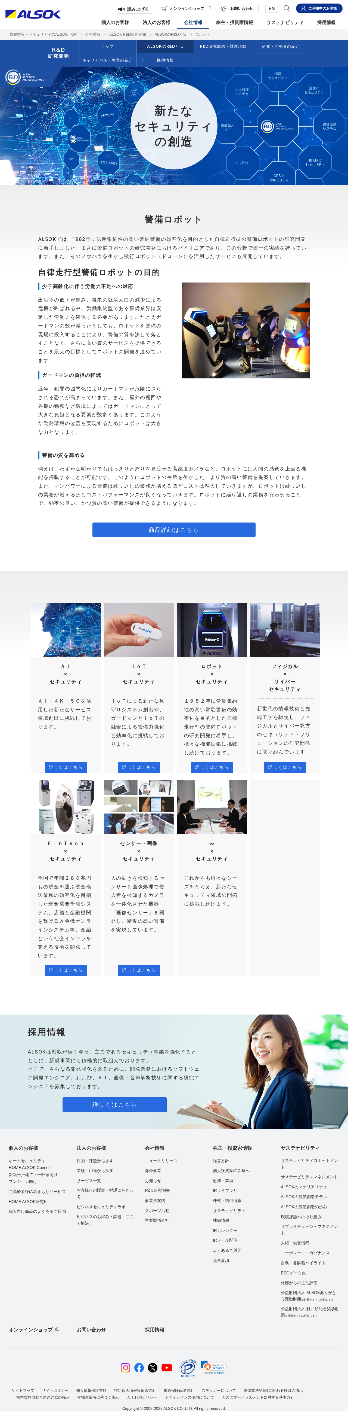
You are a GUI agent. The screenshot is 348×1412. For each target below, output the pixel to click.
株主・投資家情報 (232, 1148)
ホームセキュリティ (27, 1160)
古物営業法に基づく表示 (98, 1397)
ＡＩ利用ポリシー (142, 1397)
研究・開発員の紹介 (281, 46)
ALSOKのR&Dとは (165, 46)
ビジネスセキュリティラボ (101, 1206)
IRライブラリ (225, 1190)
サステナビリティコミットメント (309, 1163)
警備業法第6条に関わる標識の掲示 (273, 1390)
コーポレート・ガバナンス (305, 1252)
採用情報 (165, 60)
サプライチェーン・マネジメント (309, 1229)
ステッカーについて (219, 1390)
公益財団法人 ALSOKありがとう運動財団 (308, 1295)
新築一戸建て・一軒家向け (33, 1174)
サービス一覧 (89, 1180)
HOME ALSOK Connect (30, 1167)
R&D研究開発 (157, 1190)
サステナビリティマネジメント (309, 1176)
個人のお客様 (23, 1148)
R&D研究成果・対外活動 (223, 46)
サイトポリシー (55, 1390)
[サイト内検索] (287, 8)
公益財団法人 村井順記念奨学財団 (310, 1311)
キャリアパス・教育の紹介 (107, 60)
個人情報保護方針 (91, 1390)
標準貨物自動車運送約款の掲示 (43, 1397)
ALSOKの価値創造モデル (304, 1196)
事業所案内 (155, 1200)
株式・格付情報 (227, 1200)
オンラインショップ (31, 1329)
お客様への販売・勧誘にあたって (105, 1193)
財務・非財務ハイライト (303, 1263)
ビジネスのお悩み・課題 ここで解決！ (105, 1219)
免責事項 (221, 1260)
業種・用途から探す (95, 1170)
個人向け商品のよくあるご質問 (37, 1211)
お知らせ (153, 1180)
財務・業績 (223, 1180)
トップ (107, 46)
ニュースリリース (161, 1160)
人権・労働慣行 (295, 1243)
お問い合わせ (91, 1329)
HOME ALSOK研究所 (28, 1201)
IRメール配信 (225, 1240)
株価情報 (221, 1220)
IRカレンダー (225, 1230)
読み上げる (138, 9)
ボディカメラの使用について (189, 1397)
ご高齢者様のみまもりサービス (37, 1191)
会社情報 (154, 1148)
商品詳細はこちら (174, 529)
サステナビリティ (229, 1210)
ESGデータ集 (293, 1273)
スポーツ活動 (157, 1210)
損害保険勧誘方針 (179, 1390)
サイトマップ (22, 1390)
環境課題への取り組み (301, 1216)
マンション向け (23, 1181)
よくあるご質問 (227, 1250)
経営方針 (221, 1160)
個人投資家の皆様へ (231, 1170)
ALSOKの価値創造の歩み (304, 1206)
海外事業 (153, 1170)
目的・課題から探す (95, 1160)
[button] (213, 1367)
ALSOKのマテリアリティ (304, 1187)
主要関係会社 (157, 1220)
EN (272, 8)
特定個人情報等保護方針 (135, 1390)
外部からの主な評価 (299, 1282)
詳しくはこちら (66, 767)
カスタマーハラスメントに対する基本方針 (258, 1397)
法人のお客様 (91, 1148)
